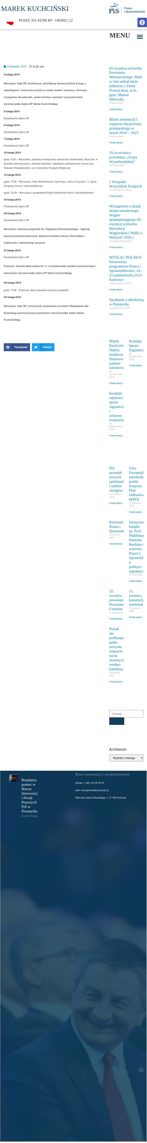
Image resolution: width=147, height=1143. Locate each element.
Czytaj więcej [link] (29, 815)
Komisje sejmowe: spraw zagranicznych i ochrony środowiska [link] (120, 406)
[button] (140, 37)
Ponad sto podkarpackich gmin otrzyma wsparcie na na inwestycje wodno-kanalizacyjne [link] (120, 649)
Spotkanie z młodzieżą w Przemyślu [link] (126, 302)
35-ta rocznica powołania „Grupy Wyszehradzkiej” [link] (123, 157)
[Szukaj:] (126, 713)
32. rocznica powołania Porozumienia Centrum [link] (119, 600)
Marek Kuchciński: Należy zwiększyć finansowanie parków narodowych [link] (119, 354)
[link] (142, 22)
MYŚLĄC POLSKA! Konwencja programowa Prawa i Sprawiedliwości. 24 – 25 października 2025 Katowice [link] (126, 268)
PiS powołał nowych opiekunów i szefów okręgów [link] (117, 479)
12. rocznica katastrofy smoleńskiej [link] (138, 597)
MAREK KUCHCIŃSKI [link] (35, 8)
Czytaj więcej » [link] (116, 109)
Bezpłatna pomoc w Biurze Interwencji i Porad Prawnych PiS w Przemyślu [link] (30, 795)
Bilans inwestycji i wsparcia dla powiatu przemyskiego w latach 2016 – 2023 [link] (125, 126)
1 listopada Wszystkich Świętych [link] (125, 184)
